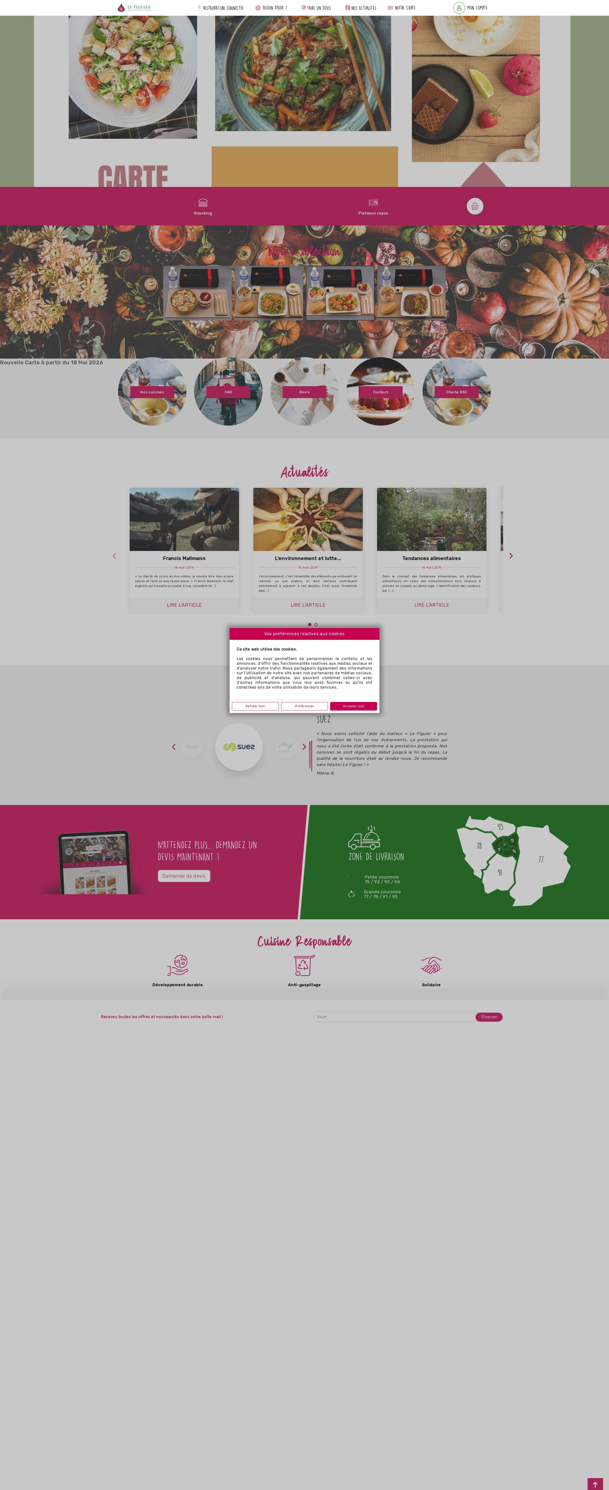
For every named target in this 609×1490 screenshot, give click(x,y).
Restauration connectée (223, 8)
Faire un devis (318, 8)
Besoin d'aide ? (275, 8)
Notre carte (405, 8)
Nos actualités (363, 8)
